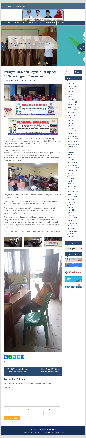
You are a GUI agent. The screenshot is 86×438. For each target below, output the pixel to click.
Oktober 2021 (72, 197)
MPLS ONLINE (19, 23)
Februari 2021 (72, 218)
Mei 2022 (71, 178)
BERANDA (7, 23)
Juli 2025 (70, 89)
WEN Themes (60, 432)
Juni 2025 (71, 91)
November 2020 (73, 226)
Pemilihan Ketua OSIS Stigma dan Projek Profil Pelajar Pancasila (48, 371)
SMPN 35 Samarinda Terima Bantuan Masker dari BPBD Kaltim (16, 371)
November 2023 (73, 139)
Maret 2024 (71, 128)
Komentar (8, 387)
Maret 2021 (71, 215)
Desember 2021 (73, 191)
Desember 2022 (73, 165)
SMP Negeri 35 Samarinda (17, 6)
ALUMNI (61, 23)
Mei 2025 (71, 94)
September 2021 (73, 199)
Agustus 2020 (72, 231)
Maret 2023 (71, 160)
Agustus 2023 (72, 147)
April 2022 (71, 181)
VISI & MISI (33, 23)
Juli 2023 (70, 149)
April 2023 (71, 157)
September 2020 (73, 228)
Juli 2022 (70, 173)
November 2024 (73, 107)
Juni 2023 (71, 152)
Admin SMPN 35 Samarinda (26, 80)
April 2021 (71, 213)
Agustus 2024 (72, 115)
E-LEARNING (50, 23)
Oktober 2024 (72, 110)
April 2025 (71, 97)
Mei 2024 (71, 123)
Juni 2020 (71, 236)
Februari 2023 (72, 163)
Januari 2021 (72, 220)
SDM (41, 23)
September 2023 (73, 144)
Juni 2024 (71, 120)
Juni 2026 (71, 84)
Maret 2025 (71, 99)
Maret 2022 (71, 184)
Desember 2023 (73, 136)
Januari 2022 (72, 189)
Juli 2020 (70, 234)
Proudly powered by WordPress (31, 432)
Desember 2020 (73, 223)
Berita (8, 362)
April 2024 (71, 126)
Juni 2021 (71, 207)
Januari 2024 (72, 134)
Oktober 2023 (72, 141)
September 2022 (73, 168)
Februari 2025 (72, 102)
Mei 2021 (71, 210)
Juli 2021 (70, 205)
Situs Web (46, 410)
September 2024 (73, 112)
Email (26, 410)
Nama (6, 410)
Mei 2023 (71, 155)
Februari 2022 (72, 186)
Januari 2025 (72, 105)
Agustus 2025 (72, 86)
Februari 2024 (72, 131)
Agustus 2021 (72, 202)
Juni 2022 (71, 176)
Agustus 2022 (72, 170)
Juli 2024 (70, 118)
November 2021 (73, 194)
